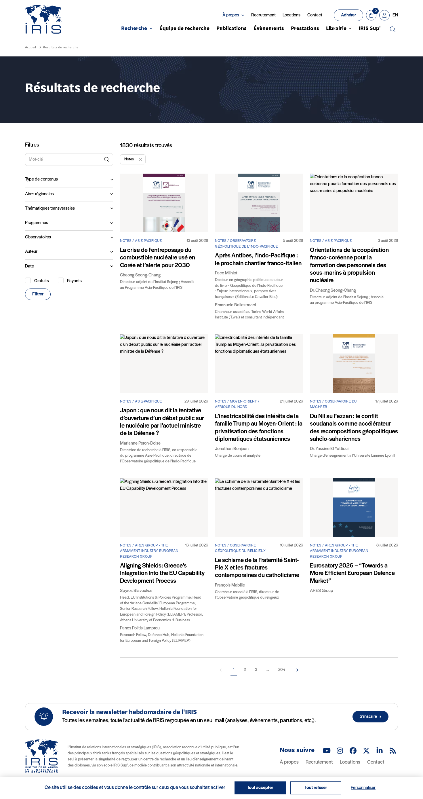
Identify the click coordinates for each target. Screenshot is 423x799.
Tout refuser (315, 787)
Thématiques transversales (50, 208)
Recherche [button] (134, 28)
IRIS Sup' (370, 28)
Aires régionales (39, 194)
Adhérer (348, 15)
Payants (74, 281)
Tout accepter (260, 787)
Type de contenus (41, 179)
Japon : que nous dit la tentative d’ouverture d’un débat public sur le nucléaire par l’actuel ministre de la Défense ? (162, 422)
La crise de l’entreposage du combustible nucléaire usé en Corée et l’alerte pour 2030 (157, 258)
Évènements (269, 28)
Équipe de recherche (184, 28)
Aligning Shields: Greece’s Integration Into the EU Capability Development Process (162, 573)
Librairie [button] (336, 28)
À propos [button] (230, 15)
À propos (289, 762)
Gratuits (41, 281)
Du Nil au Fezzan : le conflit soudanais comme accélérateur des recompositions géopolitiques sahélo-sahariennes (354, 428)
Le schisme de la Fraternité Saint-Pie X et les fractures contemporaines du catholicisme (257, 568)
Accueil (30, 47)
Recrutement (263, 15)
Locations (291, 15)
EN (395, 15)
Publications (231, 28)
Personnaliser (363, 787)
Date (29, 266)
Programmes (36, 223)
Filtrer (37, 294)
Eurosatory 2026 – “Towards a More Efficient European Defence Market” (352, 573)
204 (281, 670)
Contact (314, 15)
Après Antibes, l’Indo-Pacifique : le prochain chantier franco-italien (258, 260)
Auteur (31, 251)
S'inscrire (368, 716)
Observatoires (38, 237)
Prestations (305, 28)
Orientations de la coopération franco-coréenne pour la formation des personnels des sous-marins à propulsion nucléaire (349, 265)
